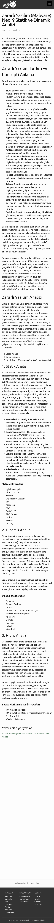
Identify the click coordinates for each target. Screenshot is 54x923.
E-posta (37, 902)
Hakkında (8, 899)
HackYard (8, 910)
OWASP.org (24, 899)
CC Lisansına (34, 920)
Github (37, 899)
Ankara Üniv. (24, 902)
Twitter (37, 896)
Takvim (7, 907)
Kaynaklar (8, 904)
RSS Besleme (25, 896)
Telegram (38, 904)
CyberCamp (9, 912)
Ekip (6, 902)
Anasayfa (8, 896)
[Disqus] (27, 774)
